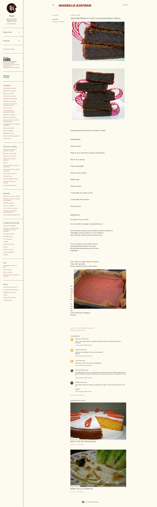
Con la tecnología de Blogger (91, 502)
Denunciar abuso (9, 49)
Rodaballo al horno (8, 133)
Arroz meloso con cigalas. (10, 208)
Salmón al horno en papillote (11, 136)
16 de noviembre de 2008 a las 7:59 (83, 391)
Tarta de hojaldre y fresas (10, 179)
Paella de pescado (8, 203)
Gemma (77, 370)
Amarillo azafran (74, 5)
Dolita (77, 349)
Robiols (5, 162)
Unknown (78, 339)
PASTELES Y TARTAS (58, 22)
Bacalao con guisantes (9, 91)
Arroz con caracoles (8, 205)
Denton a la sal (7, 108)
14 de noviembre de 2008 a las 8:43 (83, 345)
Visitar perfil (11, 24)
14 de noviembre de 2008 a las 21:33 (83, 365)
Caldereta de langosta (9, 101)
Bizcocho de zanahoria (9, 156)
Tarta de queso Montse (10, 185)
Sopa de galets (7, 300)
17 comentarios (80, 491)
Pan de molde (7, 269)
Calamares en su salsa (9, 96)
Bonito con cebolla (8, 93)
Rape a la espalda (8, 130)
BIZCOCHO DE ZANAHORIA (83, 441)
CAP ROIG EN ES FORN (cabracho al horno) (10, 104)
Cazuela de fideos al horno (10, 289)
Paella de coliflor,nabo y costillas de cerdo (10, 211)
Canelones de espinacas (10, 287)
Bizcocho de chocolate (9, 153)
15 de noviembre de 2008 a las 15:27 (83, 377)
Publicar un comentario (77, 395)
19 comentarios (80, 444)
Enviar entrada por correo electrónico (85, 328)
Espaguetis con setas (9, 292)
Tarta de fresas (7, 176)
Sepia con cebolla (8, 249)
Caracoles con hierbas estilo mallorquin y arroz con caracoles (11, 230)
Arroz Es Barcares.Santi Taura (11, 215)
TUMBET (5, 255)
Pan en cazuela (7, 272)
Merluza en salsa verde (9, 117)
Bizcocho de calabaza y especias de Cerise (10, 150)
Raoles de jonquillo (8, 128)
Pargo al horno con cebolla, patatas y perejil (11, 120)
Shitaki (77, 382)
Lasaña (5, 295)
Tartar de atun (7, 138)
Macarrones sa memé (9, 297)
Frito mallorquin (7, 239)
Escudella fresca (7, 236)
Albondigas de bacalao (9, 88)
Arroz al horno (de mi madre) (11, 196)
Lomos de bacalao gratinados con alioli (8, 111)
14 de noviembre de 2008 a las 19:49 (83, 356)
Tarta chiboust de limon (10, 173)
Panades (5, 241)
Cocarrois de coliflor (8, 234)
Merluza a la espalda (9, 114)
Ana (76, 360)
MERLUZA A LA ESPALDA (81, 488)
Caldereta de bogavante (10, 98)
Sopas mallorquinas (8, 252)
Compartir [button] (55, 15)
